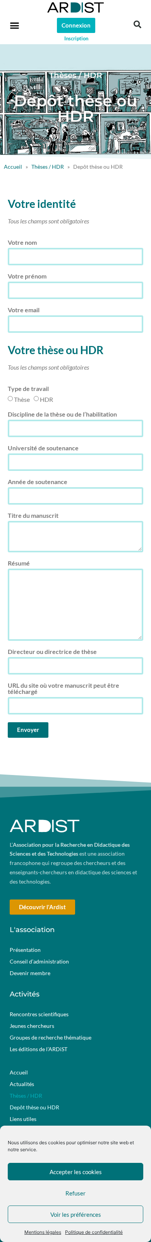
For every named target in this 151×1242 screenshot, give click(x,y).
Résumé (19, 563)
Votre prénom (27, 276)
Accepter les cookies (76, 1171)
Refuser (75, 1193)
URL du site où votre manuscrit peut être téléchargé (63, 688)
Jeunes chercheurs (32, 1025)
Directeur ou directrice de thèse (52, 652)
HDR (46, 399)
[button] (14, 25)
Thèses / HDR (47, 167)
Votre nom (22, 242)
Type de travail (28, 389)
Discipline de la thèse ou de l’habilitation (62, 414)
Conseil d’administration (39, 961)
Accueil (13, 167)
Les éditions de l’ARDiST (38, 1049)
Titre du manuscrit (33, 515)
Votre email (23, 310)
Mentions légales (42, 1232)
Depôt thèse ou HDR (34, 1107)
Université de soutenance (43, 448)
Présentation (25, 949)
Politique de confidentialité (94, 1232)
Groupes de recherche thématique (50, 1037)
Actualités (22, 1084)
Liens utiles (23, 1119)
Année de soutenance (37, 482)
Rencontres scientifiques (39, 1014)
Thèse (22, 399)
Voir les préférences (75, 1214)
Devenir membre (30, 973)
